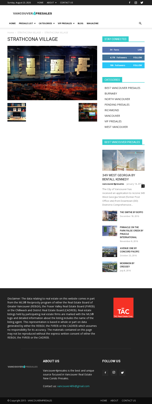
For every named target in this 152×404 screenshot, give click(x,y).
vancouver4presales (113, 183)
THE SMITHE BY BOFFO (131, 212)
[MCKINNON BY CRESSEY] (109, 267)
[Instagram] (135, 2)
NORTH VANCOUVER (117, 99)
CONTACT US (66, 2)
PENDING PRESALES (117, 104)
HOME (40, 2)
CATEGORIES (45, 23)
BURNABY (111, 93)
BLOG (80, 23)
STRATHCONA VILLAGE (29, 32)
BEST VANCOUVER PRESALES (122, 88)
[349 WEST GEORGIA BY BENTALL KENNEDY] (123, 160)
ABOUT (50, 2)
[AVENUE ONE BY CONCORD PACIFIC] (109, 252)
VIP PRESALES (65, 23)
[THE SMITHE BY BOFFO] (109, 216)
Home (10, 32)
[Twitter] (142, 2)
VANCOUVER (112, 115)
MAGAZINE (92, 23)
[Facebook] (129, 2)
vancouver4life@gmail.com (73, 386)
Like (140, 49)
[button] (140, 23)
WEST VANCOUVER (116, 127)
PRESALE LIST (26, 23)
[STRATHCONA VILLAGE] (52, 99)
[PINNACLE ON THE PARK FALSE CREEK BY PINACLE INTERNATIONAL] (109, 231)
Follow (137, 57)
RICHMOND (112, 110)
